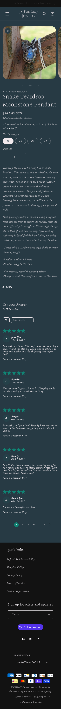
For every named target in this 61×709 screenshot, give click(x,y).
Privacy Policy (14, 575)
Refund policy (27, 692)
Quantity (7, 149)
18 (20, 141)
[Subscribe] (49, 614)
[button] (7, 14)
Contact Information (18, 591)
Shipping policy (42, 697)
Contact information (32, 702)
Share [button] (9, 287)
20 (32, 141)
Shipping (7, 118)
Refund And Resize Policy (21, 559)
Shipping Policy (15, 567)
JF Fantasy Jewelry (29, 687)
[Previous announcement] (6, 3)
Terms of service (22, 697)
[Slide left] (23, 85)
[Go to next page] (50, 524)
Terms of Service (16, 583)
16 (8, 141)
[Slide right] (38, 85)
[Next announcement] (54, 3)
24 (45, 141)
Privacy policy (44, 692)
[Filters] (6, 320)
